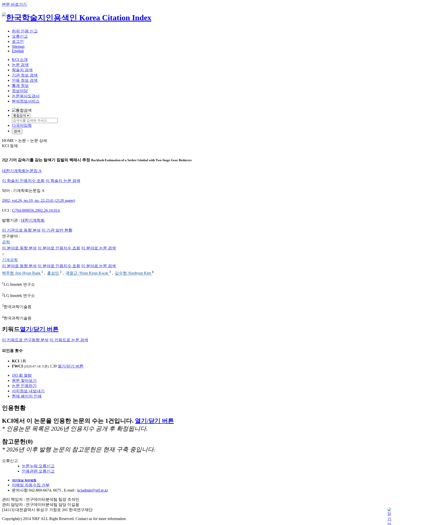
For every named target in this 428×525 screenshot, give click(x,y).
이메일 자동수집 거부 (31, 485)
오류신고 (20, 36)
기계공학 (10, 260)
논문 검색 (20, 65)
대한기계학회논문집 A (22, 171)
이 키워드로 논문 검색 (69, 340)
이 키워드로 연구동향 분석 (25, 340)
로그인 (18, 41)
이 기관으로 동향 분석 (21, 230)
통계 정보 (20, 85)
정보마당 (20, 91)
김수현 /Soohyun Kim (133, 273)
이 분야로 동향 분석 (19, 248)
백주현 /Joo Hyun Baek (21, 273)
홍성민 (53, 273)
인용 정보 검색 (25, 80)
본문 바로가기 (14, 4)
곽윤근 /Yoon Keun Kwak (87, 273)
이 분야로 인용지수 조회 (59, 248)
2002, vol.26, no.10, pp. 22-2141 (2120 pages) (38, 200)
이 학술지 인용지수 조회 (23, 181)
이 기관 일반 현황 (57, 230)
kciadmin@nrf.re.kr (92, 490)
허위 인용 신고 (25, 31)
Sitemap (18, 46)
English (18, 51)
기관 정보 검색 (25, 75)
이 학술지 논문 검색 (63, 181)
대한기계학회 (33, 220)
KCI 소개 (20, 59)
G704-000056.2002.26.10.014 (36, 210)
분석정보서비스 (26, 101)
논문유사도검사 (26, 96)
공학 (6, 242)
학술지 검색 (22, 70)
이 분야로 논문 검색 (98, 248)
